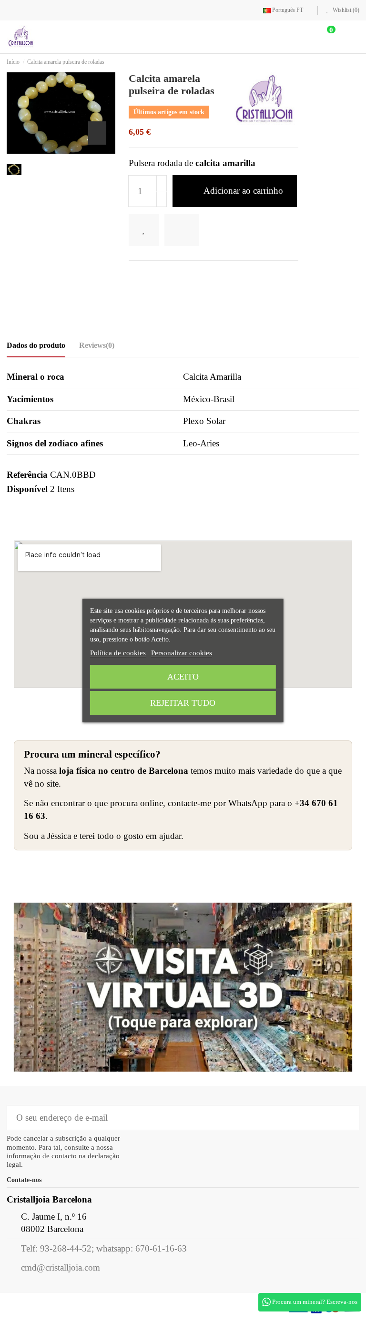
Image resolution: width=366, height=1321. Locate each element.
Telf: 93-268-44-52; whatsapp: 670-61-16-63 (104, 1249)
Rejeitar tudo (182, 703)
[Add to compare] (189, 230)
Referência (27, 475)
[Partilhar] (134, 276)
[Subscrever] (345, 1118)
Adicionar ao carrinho (243, 191)
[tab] (96, 348)
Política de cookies (118, 653)
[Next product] (356, 62)
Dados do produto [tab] (36, 346)
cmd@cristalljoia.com (60, 1268)
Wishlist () (345, 10)
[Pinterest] (165, 276)
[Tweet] (149, 276)
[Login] (297, 37)
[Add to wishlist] (147, 230)
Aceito (183, 676)
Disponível (27, 489)
